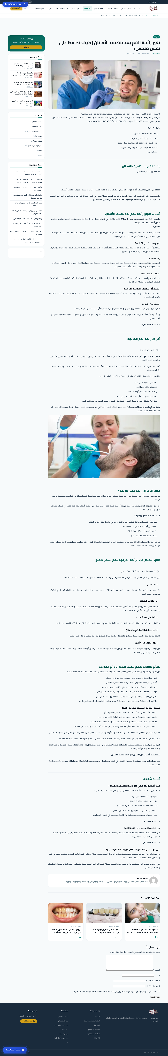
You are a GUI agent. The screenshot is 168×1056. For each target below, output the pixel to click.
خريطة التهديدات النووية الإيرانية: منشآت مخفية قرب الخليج (26, 233)
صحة (39, 150)
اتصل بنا (49, 8)
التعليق (156, 970)
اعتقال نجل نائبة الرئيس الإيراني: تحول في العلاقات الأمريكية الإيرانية (28, 241)
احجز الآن (26, 47)
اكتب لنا (97, 1038)
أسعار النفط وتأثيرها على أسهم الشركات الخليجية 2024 (22, 102)
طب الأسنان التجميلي (128, 8)
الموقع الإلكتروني (153, 986)
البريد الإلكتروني (153, 981)
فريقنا (97, 1016)
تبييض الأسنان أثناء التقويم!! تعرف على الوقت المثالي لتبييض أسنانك (66, 931)
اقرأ (156, 937)
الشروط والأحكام (94, 1029)
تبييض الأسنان (76, 8)
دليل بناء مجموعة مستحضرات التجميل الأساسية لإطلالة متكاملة (23, 64)
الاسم (157, 975)
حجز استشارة (39, 8)
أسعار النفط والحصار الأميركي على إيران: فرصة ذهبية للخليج (26, 225)
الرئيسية (155, 15)
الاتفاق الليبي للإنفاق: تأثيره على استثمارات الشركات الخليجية (21, 93)
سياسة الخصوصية (62, 8)
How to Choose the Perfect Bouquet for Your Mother (23, 83)
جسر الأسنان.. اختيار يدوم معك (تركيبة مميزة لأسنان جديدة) (106, 931)
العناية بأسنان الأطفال (33, 145)
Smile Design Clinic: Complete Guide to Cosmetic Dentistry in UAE (142, 931)
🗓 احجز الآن (16, 8)
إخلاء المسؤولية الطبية (92, 1020)
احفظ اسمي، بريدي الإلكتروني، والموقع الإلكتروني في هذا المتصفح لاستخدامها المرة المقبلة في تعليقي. (115, 991)
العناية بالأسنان (99, 8)
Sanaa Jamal (156, 53)
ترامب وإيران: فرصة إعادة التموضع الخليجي (27, 218)
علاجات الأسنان (112, 8)
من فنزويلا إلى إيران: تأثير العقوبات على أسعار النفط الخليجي (27, 212)
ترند (40, 155)
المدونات (87, 8)
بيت (139, 8)
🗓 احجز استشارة (29, 1021)
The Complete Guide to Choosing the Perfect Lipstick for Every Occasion (22, 74)
